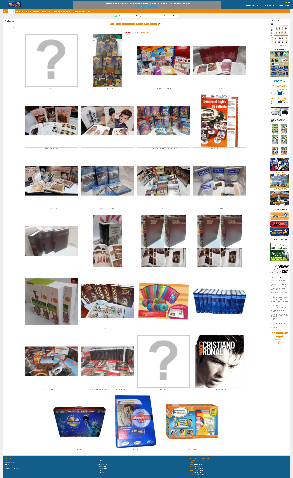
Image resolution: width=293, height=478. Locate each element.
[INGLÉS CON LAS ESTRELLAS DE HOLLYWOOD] (220, 94)
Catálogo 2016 (275, 156)
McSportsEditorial (198, 470)
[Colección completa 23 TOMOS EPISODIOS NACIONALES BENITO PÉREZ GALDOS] (108, 334)
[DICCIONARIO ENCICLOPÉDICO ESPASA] (220, 274)
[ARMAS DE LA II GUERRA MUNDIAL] (108, 154)
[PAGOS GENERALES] (165, 334)
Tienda (281, 5)
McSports (197, 466)
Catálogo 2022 (275, 133)
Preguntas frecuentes (271, 5)
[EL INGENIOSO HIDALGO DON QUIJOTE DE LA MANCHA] (52, 274)
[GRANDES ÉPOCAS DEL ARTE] (52, 154)
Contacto (287, 5)
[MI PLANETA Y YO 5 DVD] (108, 33)
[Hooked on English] (192, 395)
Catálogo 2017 (284, 144)
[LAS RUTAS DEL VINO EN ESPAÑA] (52, 334)
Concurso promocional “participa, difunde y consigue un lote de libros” (280, 86)
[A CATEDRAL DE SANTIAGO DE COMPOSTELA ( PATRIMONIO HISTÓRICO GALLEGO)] (165, 214)
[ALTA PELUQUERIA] (108, 94)
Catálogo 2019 (284, 133)
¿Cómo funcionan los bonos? (279, 45)
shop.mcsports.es (201, 474)
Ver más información (151, 6)
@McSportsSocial (198, 468)
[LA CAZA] (165, 154)
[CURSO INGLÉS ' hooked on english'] (165, 33)
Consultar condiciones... (143, 32)
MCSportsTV (197, 472)
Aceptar (141, 6)
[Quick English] (80, 395)
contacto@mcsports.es (196, 464)
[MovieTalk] (136, 395)
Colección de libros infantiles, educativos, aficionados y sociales (279, 189)
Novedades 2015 (284, 156)
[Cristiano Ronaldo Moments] (220, 334)
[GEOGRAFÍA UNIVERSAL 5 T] (220, 154)
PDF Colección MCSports (279, 172)
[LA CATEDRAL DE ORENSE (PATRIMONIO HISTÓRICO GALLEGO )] (220, 214)
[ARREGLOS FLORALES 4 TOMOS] (52, 94)
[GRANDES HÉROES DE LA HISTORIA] (108, 274)
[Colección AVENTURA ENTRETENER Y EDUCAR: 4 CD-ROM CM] (165, 94)
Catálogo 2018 (275, 144)
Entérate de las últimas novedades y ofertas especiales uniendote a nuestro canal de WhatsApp (148, 16)
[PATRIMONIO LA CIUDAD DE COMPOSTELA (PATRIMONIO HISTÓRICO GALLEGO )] (52, 214)
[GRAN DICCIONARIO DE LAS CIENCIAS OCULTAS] (108, 214)
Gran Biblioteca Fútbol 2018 (280, 205)
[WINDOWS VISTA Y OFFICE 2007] (165, 274)
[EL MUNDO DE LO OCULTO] (220, 33)
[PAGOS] (52, 33)
